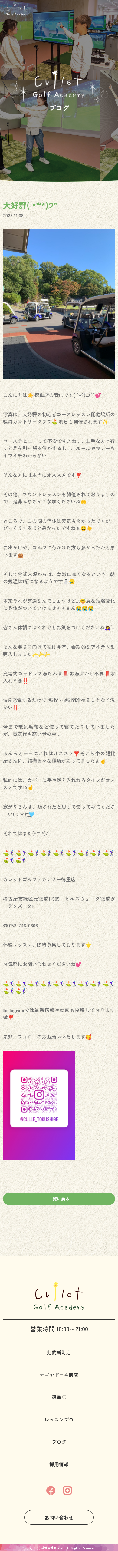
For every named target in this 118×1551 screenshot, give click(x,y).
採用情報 (59, 1464)
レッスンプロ (59, 1419)
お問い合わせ (59, 1517)
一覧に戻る (59, 1199)
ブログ (59, 1441)
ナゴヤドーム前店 (59, 1374)
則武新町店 (59, 1352)
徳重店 (59, 1397)
